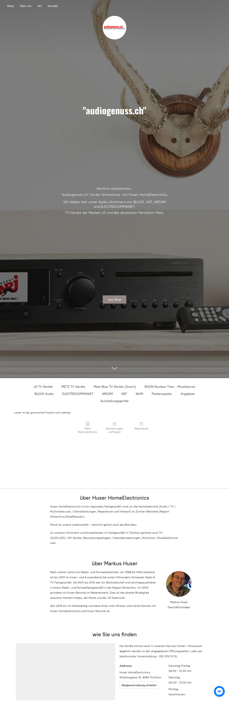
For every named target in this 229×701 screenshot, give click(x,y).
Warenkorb (141, 428)
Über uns (25, 6)
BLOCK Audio (44, 394)
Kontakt (53, 6)
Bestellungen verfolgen (114, 430)
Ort (40, 6)
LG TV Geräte (43, 387)
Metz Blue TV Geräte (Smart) (115, 387)
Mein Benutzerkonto (87, 430)
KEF (124, 394)
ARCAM (107, 394)
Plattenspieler (162, 394)
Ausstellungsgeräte (114, 401)
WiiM (139, 394)
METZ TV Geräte (73, 387)
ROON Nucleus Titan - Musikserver (170, 387)
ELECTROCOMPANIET (77, 394)
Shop (10, 6)
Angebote (188, 394)
